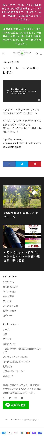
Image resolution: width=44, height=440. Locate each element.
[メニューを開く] (3, 53)
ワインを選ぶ (9, 291)
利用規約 (7, 366)
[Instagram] (16, 398)
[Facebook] (4, 398)
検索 (5, 334)
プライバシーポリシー (14, 371)
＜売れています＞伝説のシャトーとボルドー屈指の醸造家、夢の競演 (22, 256)
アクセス (7, 301)
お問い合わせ (9, 310)
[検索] (37, 53)
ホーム (6, 329)
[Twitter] (10, 398)
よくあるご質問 (11, 306)
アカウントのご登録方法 (15, 357)
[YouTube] (22, 398)
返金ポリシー (9, 376)
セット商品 (8, 296)
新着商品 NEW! (10, 287)
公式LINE (7, 315)
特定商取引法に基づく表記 (16, 361)
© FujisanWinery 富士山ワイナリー (22, 420)
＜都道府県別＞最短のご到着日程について (22, 350)
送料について (9, 344)
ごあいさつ (8, 282)
